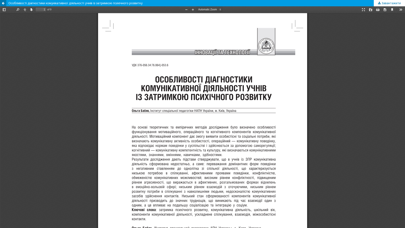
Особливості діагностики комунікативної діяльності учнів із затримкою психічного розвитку (75, 3)
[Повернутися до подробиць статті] (3, 3)
